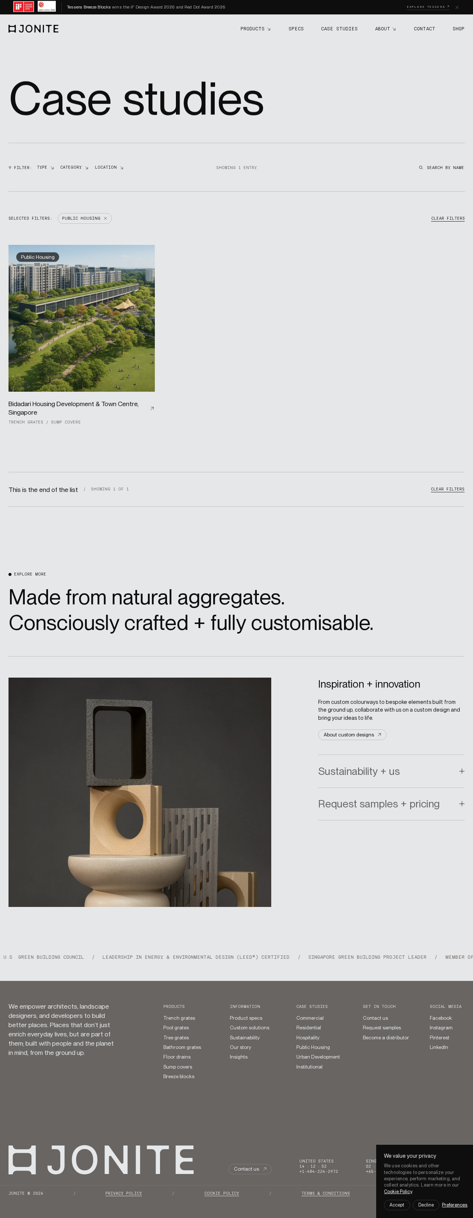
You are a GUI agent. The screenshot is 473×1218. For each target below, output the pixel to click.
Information (245, 1007)
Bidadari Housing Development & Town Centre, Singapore (73, 408)
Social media (446, 1007)
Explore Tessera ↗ (428, 7)
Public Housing (38, 257)
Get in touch (379, 1007)
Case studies (312, 1007)
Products (174, 1007)
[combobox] (45, 168)
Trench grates (25, 422)
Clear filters (448, 218)
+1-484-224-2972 (318, 1171)
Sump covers (66, 422)
